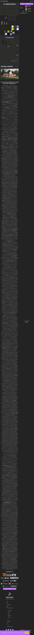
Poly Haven (5, 1)
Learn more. (21, 632)
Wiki (8, 612)
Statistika (9, 615)
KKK (7, 603)
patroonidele (9, 82)
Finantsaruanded (9, 626)
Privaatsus (8, 621)
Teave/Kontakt (9, 604)
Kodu (7, 601)
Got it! (26, 632)
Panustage (9, 610)
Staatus (9, 617)
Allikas (9, 614)
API (7, 623)
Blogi (7, 606)
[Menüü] (33, 1)
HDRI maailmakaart (10, 607)
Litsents (8, 620)
